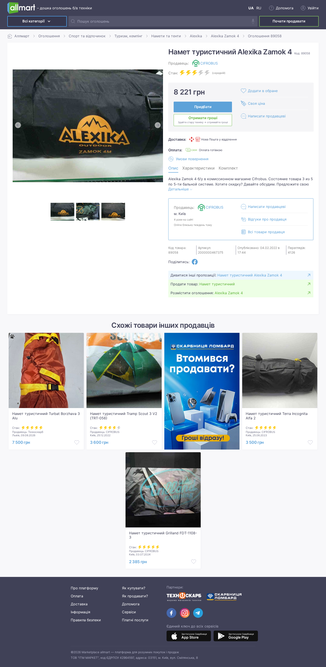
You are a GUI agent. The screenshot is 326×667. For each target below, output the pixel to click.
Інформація (80, 612)
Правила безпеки (86, 620)
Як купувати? (133, 588)
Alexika (196, 36)
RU (258, 8)
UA (251, 8)
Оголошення (49, 36)
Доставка (79, 604)
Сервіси (129, 612)
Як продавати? (135, 596)
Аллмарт (21, 36)
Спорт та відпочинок (87, 36)
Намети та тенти (166, 36)
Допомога (130, 604)
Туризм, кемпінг (128, 36)
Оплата (77, 596)
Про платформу (84, 588)
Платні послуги (135, 620)
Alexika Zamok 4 (225, 36)
